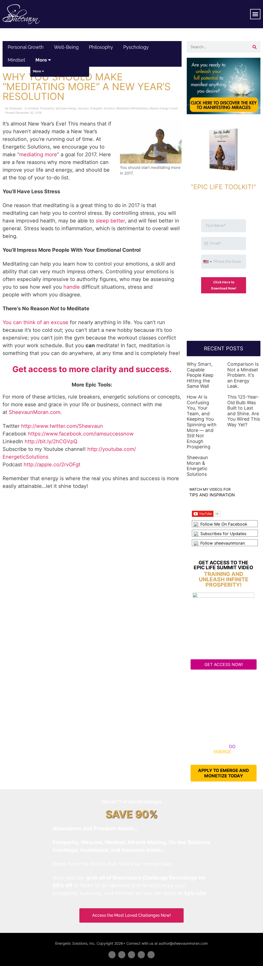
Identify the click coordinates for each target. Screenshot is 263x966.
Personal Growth (26, 47)
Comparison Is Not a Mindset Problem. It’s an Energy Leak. (243, 375)
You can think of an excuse (35, 322)
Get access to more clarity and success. (92, 369)
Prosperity (47, 108)
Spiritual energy (65, 108)
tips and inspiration (212, 494)
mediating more (38, 154)
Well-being (66, 47)
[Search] (254, 47)
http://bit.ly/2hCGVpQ (51, 441)
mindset (16, 60)
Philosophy (101, 47)
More (41, 60)
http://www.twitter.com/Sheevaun (62, 426)
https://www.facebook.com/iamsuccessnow (81, 434)
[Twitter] (121, 954)
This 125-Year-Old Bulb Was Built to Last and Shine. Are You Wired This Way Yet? (243, 410)
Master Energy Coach (163, 108)
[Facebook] (112, 954)
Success (83, 108)
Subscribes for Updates (223, 533)
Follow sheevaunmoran (222, 543)
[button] (255, 14)
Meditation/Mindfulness (132, 108)
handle (71, 287)
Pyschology (136, 47)
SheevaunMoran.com (34, 412)
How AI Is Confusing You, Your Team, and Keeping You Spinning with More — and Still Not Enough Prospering (202, 421)
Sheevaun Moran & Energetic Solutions (197, 466)
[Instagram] (151, 954)
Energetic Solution (102, 108)
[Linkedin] (131, 954)
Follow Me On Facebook (223, 524)
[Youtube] (141, 954)
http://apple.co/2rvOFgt (52, 464)
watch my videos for (210, 489)
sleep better (110, 221)
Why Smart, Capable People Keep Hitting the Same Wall (200, 375)
